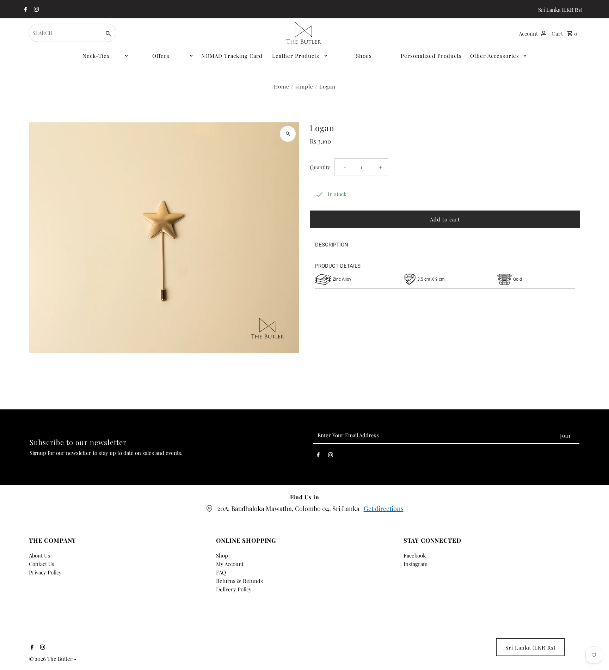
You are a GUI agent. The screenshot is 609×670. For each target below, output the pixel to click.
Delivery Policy (234, 589)
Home (281, 86)
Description (331, 245)
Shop (222, 555)
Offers (161, 55)
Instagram (415, 563)
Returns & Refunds (239, 580)
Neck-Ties (96, 55)
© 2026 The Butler (51, 658)
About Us (39, 555)
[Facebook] (25, 9)
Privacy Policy (45, 572)
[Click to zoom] (288, 134)
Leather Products (295, 55)
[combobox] (64, 33)
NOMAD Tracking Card (232, 55)
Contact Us (41, 563)
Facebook (415, 555)
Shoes (364, 55)
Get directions (384, 508)
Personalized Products (431, 55)
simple (304, 86)
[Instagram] (35, 9)
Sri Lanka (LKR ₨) (560, 9)
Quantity (320, 167)
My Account (230, 563)
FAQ (221, 572)
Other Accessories (494, 55)
